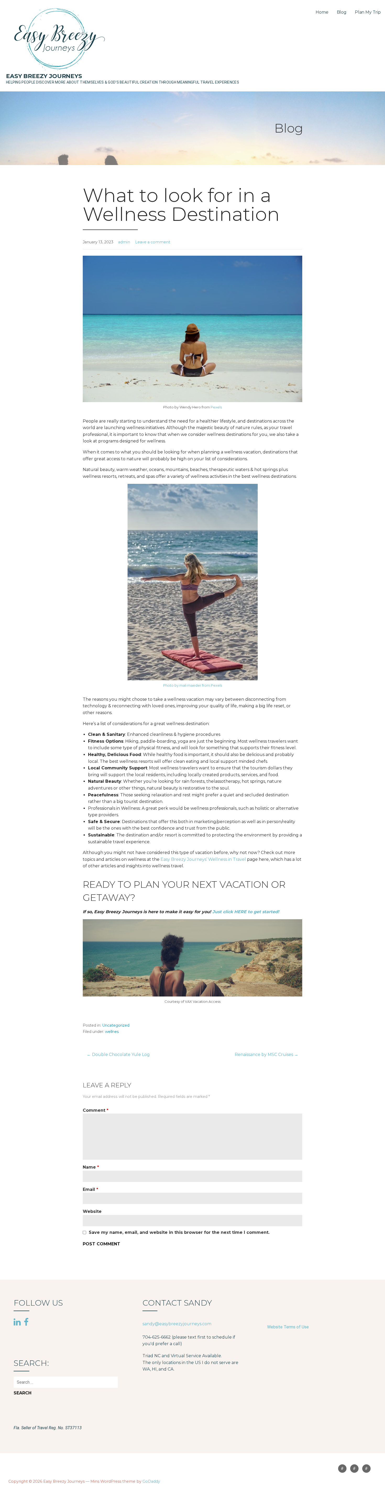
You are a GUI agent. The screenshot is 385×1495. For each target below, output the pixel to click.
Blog (341, 12)
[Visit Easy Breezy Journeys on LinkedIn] (17, 1322)
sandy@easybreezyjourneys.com (176, 1323)
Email (90, 1189)
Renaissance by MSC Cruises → (266, 1054)
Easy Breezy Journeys (44, 76)
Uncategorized (115, 1025)
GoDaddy (151, 1481)
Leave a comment (152, 242)
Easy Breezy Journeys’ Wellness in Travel (204, 859)
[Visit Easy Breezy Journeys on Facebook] (26, 1321)
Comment (95, 1110)
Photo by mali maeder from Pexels (192, 685)
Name (91, 1167)
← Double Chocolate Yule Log (118, 1054)
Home (322, 12)
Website (92, 1211)
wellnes (112, 1031)
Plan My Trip (368, 12)
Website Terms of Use (288, 1326)
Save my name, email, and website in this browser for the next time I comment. (179, 1232)
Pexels (216, 407)
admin (124, 242)
